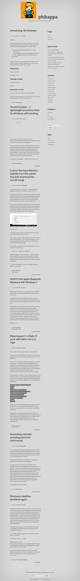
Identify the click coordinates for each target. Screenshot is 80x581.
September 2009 (51, 87)
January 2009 (51, 91)
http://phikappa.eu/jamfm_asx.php (18, 539)
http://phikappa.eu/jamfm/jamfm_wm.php (20, 544)
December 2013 (51, 81)
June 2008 (50, 102)
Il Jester (48, 579)
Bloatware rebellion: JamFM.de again (20, 497)
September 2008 (51, 96)
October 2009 (51, 85)
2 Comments (38, 430)
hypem (16, 272)
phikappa (48, 16)
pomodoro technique (16, 142)
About (49, 35)
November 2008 (51, 93)
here (23, 291)
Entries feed (50, 140)
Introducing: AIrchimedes (23, 30)
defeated (12, 512)
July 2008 (50, 100)
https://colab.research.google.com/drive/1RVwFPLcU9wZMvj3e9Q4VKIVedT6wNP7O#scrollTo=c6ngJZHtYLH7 (25, 97)
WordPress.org (51, 144)
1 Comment (38, 166)
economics (50, 113)
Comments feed (51, 142)
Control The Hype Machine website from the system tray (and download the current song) (23, 175)
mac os (19, 329)
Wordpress (36, 579)
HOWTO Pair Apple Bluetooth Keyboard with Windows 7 (25, 280)
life (48, 115)
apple (16, 329)
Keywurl (12, 352)
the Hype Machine (23, 189)
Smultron (30, 380)
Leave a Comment (36, 275)
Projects (50, 37)
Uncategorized (19, 102)
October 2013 (51, 83)
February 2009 (51, 89)
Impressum (50, 39)
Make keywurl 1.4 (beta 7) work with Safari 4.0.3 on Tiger (23, 339)
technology (18, 270)
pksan (24, 36)
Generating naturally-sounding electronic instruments (21, 437)
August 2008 (51, 98)
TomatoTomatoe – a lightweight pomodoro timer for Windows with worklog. (25, 110)
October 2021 (51, 79)
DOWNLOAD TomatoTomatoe (32, 159)
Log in (49, 138)
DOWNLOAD (14, 251)
